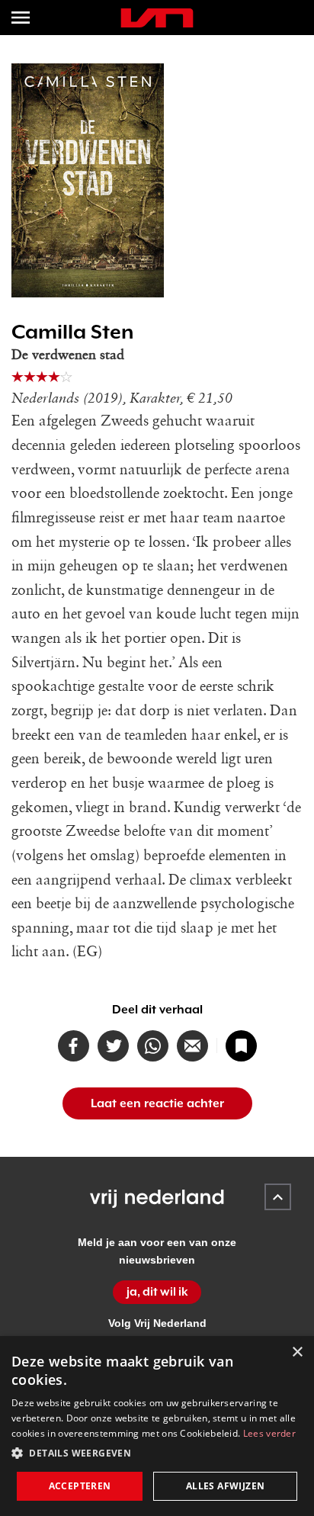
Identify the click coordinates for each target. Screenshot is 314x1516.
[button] (157, 1453)
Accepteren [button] (80, 1485)
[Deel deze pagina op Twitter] (113, 1046)
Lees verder (269, 1433)
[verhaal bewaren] (241, 1046)
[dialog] (157, 1426)
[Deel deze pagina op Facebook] (73, 1046)
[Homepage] (157, 17)
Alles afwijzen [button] (225, 1485)
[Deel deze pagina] (192, 1046)
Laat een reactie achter (157, 1103)
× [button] (297, 1352)
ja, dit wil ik (157, 1292)
